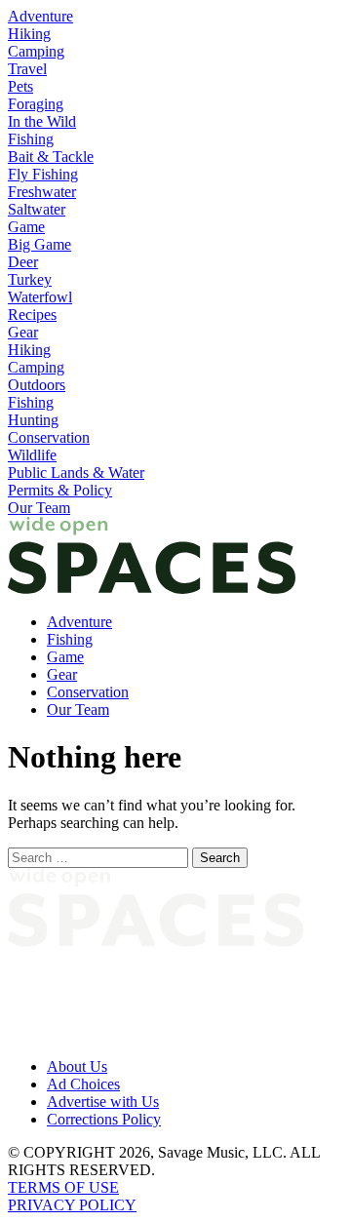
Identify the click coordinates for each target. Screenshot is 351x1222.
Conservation (49, 437)
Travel (27, 68)
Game (26, 226)
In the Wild (42, 121)
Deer (23, 262)
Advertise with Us (103, 1101)
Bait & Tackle (51, 156)
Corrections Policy (104, 1119)
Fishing (31, 139)
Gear (23, 332)
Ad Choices (83, 1084)
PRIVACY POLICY (72, 1205)
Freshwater (42, 191)
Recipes (32, 314)
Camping (36, 51)
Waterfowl (40, 297)
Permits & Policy (60, 490)
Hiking (29, 33)
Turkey (30, 279)
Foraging (35, 104)
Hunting (33, 420)
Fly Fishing (43, 174)
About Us (77, 1066)
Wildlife (32, 455)
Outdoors (36, 384)
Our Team (39, 507)
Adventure (40, 16)
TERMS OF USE (63, 1187)
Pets (20, 86)
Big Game (39, 244)
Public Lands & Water (76, 472)
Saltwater (36, 209)
